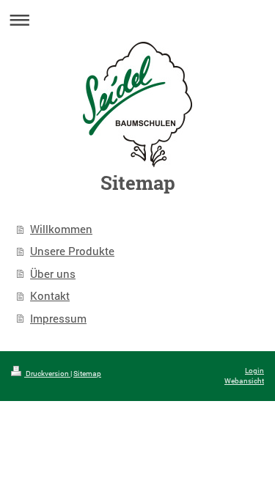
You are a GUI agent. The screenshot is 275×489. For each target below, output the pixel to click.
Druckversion (47, 373)
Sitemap (87, 373)
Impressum (58, 318)
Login (254, 370)
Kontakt (50, 295)
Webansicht (244, 381)
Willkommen (61, 228)
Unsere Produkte (72, 250)
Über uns (53, 273)
